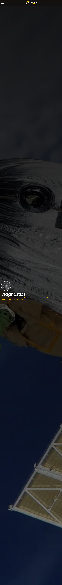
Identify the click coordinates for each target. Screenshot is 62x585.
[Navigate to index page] (31, 3)
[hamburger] (2, 3)
